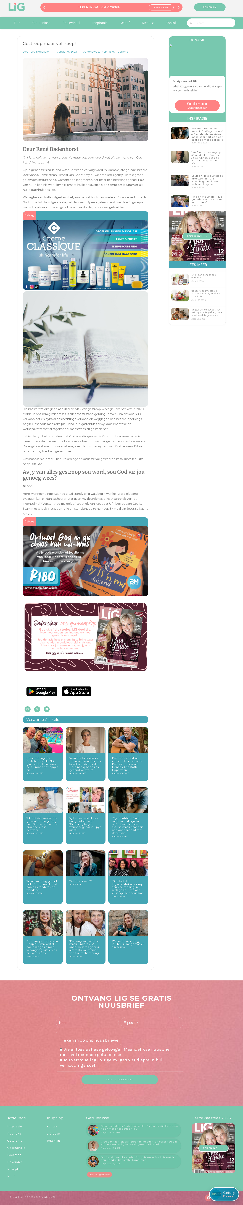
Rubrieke (122, 51)
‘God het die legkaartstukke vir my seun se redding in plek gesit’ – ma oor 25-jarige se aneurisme (128, 887)
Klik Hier (161, 7)
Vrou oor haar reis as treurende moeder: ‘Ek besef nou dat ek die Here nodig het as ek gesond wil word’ (85, 764)
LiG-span (53, 1133)
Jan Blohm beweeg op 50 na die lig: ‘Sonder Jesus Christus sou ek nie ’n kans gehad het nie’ (206, 158)
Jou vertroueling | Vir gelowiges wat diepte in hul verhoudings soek (111, 1062)
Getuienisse (41, 23)
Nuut (11, 1176)
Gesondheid (16, 1147)
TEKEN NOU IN (197, 236)
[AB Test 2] (86, 670)
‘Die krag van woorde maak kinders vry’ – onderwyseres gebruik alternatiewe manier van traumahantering (85, 947)
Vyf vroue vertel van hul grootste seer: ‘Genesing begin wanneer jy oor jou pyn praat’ (85, 824)
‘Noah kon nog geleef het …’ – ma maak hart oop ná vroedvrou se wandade (42, 886)
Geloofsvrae (91, 51)
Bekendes (15, 1162)
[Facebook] (208, 1197)
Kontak (171, 23)
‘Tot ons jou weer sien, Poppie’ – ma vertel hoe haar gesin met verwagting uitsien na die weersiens (43, 947)
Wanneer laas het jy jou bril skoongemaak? (128, 943)
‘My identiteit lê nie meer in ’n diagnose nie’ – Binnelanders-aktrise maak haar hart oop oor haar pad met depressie (128, 826)
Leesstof (14, 1155)
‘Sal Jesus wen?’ (80, 881)
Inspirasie (100, 23)
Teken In (53, 1140)
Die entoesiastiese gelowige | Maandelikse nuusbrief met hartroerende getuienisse (115, 1052)
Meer (146, 23)
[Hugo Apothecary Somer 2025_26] (85, 287)
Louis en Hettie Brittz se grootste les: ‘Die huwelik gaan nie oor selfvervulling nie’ (207, 180)
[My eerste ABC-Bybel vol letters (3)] (85, 593)
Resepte (13, 1169)
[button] (44, 7)
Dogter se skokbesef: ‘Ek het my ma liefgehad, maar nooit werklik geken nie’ (207, 312)
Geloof (125, 23)
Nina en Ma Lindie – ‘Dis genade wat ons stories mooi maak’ (206, 199)
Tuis (17, 23)
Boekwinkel (71, 23)
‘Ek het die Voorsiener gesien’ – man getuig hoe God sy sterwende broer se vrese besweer (42, 824)
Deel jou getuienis (99, 1174)
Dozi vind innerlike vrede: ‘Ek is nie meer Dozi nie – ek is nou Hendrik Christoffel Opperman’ (127, 764)
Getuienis (14, 1140)
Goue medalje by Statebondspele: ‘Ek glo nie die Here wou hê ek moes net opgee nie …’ (43, 764)
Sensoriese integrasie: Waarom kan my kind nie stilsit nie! (205, 294)
